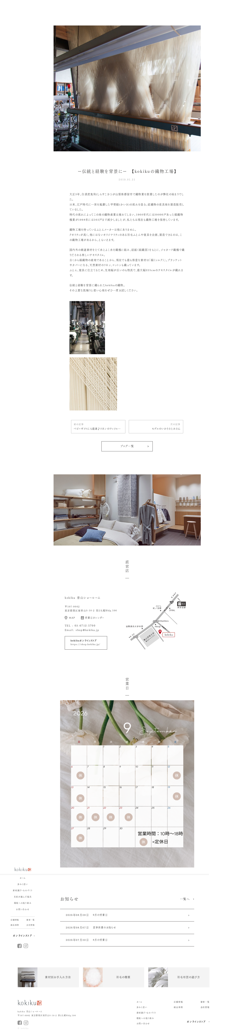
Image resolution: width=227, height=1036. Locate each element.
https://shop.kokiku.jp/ (86, 644)
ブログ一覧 (127, 446)
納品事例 (15, 925)
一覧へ (185, 899)
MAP (72, 618)
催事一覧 (30, 920)
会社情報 (30, 925)
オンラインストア (22, 935)
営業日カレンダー (94, 618)
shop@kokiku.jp (87, 630)
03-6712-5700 (85, 625)
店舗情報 (15, 920)
